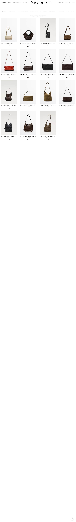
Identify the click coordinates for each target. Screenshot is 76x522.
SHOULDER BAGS (19, 11)
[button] (2, 12)
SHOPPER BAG (30, 11)
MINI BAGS (40, 11)
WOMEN (3, 2)
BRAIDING (9, 11)
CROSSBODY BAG (50, 11)
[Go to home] (41, 2)
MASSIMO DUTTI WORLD (20, 2)
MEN (9, 2)
